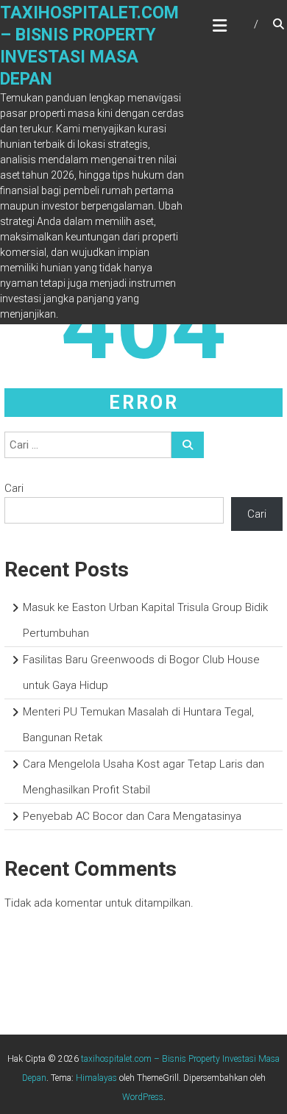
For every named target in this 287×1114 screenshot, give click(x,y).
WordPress (142, 1097)
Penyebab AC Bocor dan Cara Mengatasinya (132, 816)
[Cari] (187, 445)
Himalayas (96, 1078)
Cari (14, 488)
